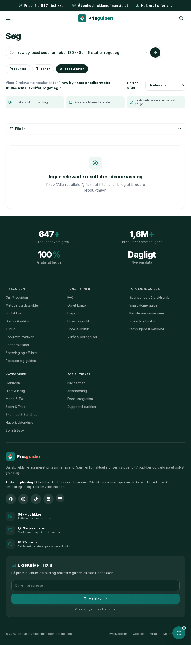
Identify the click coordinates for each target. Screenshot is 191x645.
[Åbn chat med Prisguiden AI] (178, 632)
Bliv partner (76, 383)
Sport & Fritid (15, 407)
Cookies (139, 633)
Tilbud (10, 329)
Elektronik (13, 383)
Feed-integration (80, 399)
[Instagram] (23, 499)
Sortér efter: (132, 85)
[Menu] (8, 18)
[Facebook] (11, 499)
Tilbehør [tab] (43, 69)
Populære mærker (20, 337)
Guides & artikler (18, 321)
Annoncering (77, 391)
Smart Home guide (143, 305)
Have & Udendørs (19, 422)
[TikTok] (36, 499)
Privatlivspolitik (78, 321)
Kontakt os (14, 313)
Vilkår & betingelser (82, 337)
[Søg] (181, 18)
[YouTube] (60, 498)
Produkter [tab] (18, 69)
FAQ (70, 297)
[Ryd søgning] (146, 52)
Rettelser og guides (21, 361)
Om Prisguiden (17, 297)
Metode (168, 633)
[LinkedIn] (48, 499)
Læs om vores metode (48, 487)
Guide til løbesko (142, 321)
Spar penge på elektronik (149, 297)
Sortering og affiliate (21, 353)
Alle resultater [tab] (72, 69)
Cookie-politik (78, 329)
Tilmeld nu (93, 599)
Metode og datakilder (22, 305)
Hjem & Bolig (15, 391)
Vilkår (154, 633)
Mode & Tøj (15, 399)
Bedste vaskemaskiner (146, 313)
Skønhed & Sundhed (22, 415)
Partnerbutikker (17, 345)
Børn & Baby (15, 430)
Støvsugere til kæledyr (146, 329)
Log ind (73, 313)
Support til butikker (81, 407)
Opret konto (76, 305)
